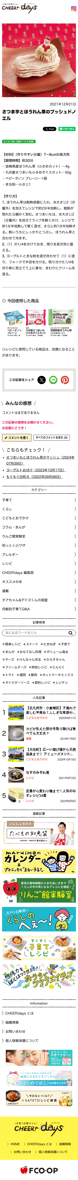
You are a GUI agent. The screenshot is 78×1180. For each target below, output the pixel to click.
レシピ (30, 778)
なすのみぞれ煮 (37, 772)
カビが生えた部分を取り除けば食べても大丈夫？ (51, 731)
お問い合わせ (15, 1031)
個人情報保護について (21, 1040)
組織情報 (12, 1022)
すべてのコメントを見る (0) (52, 437)
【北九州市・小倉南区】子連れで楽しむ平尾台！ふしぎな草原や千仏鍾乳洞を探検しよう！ (51, 710)
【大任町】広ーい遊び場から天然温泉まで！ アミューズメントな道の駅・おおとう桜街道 (51, 751)
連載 (5, 591)
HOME (15, 1144)
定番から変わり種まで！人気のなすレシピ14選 (51, 793)
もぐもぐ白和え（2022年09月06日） (34, 476)
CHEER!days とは (19, 1013)
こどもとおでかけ (37, 718)
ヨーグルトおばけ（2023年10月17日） (36, 470)
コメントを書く (18, 437)
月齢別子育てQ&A (16, 609)
